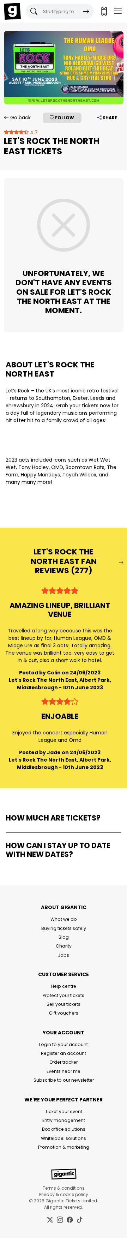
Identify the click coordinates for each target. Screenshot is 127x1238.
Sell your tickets (63, 1004)
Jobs (63, 955)
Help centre (63, 986)
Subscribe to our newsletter (64, 1080)
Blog (64, 937)
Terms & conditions (64, 1188)
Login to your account (63, 1044)
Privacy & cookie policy (63, 1194)
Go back (20, 117)
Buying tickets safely (63, 928)
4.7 (33, 132)
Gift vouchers (63, 1013)
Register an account (63, 1053)
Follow (64, 118)
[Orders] (103, 11)
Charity (64, 946)
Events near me (63, 1071)
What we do (63, 919)
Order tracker (63, 1062)
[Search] (86, 11)
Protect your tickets (63, 995)
